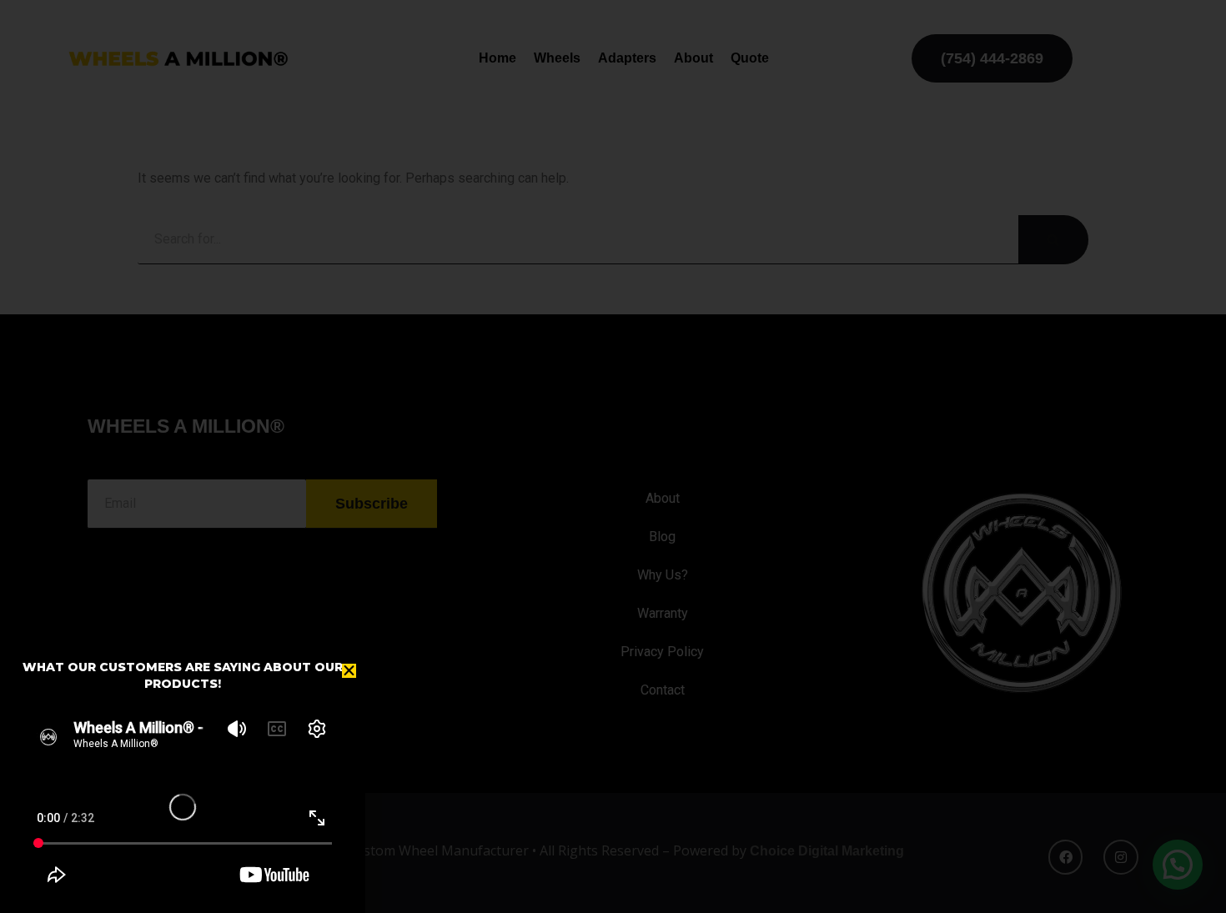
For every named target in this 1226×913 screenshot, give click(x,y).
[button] (349, 671)
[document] (613, 456)
